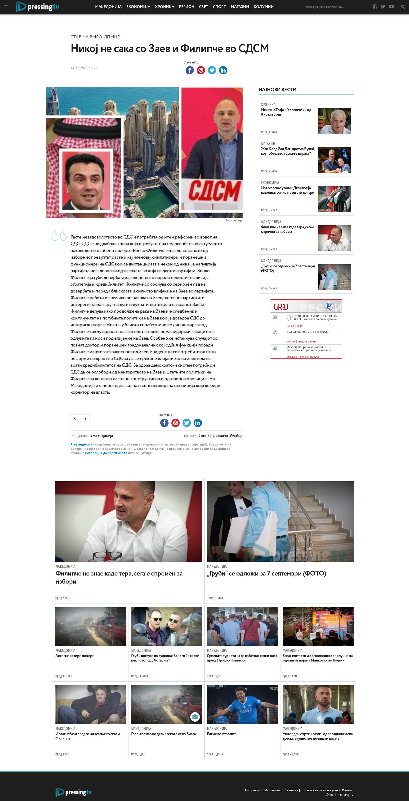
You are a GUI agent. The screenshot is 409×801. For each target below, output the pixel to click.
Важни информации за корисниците (311, 790)
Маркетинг (272, 790)
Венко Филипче (214, 435)
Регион (186, 7)
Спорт (219, 7)
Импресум (252, 790)
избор (237, 435)
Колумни (264, 7)
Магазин (240, 7)
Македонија (108, 7)
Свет (203, 7)
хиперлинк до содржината (106, 453)
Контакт (348, 790)
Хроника (164, 7)
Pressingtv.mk (82, 444)
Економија (138, 7)
